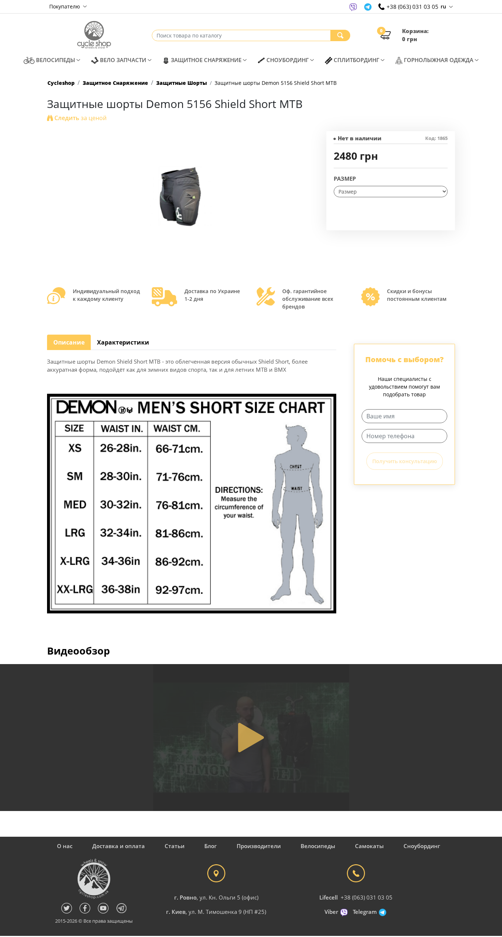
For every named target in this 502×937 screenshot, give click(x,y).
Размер (345, 178)
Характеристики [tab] (123, 342)
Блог (210, 846)
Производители (259, 846)
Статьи (174, 846)
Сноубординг (422, 846)
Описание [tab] (69, 342)
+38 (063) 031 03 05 (366, 897)
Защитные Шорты (181, 82)
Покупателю (65, 6)
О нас (64, 846)
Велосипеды (318, 846)
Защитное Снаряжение (115, 82)
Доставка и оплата (118, 846)
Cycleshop (61, 82)
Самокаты (369, 846)
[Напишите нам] (353, 6)
